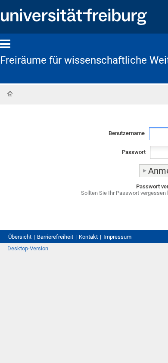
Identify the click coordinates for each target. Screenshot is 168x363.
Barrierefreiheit (55, 237)
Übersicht (19, 237)
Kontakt (88, 237)
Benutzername (127, 133)
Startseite (9, 94)
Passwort (134, 152)
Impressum (117, 237)
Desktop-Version (27, 248)
